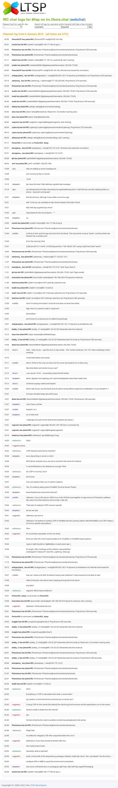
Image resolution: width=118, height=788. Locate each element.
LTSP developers (38, 785)
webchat (77, 19)
